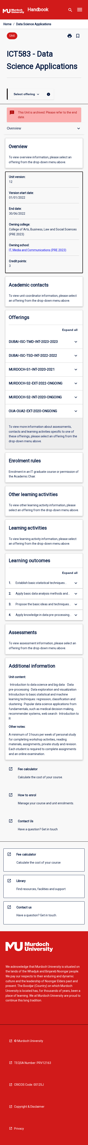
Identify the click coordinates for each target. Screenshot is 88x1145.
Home (7, 24)
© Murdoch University (28, 1041)
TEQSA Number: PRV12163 (32, 1063)
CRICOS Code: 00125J (29, 1084)
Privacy (19, 1128)
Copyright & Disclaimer (29, 1106)
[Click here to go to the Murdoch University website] (13, 12)
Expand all (70, 330)
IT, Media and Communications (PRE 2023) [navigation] (37, 250)
